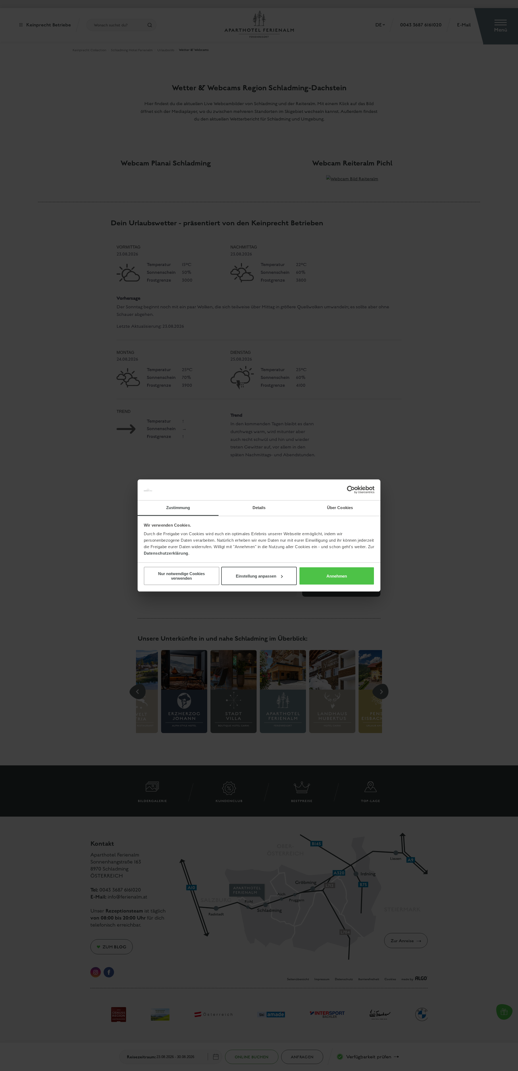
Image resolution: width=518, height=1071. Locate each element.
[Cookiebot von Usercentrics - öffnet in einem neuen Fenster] (350, 490)
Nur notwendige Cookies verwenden (181, 576)
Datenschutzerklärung (166, 553)
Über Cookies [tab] (340, 507)
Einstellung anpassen (256, 576)
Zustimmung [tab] (178, 507)
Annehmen (336, 576)
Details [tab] (259, 507)
